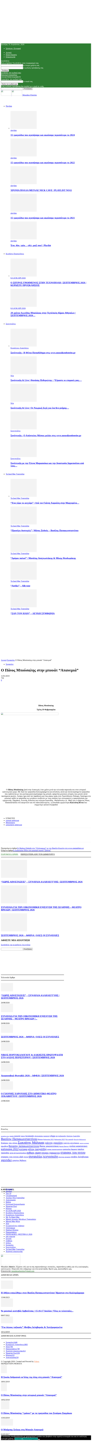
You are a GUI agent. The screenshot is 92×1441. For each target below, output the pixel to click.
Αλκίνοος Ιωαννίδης (73, 1136)
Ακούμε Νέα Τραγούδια (15, 1198)
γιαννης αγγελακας (71, 1143)
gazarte (17, 1136)
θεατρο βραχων (64, 1146)
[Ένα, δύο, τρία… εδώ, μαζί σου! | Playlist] (24, 239)
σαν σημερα (10, 1236)
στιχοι (26, 1157)
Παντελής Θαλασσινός (80, 1139)
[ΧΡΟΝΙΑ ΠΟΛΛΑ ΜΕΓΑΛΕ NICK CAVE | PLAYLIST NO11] (24, 183)
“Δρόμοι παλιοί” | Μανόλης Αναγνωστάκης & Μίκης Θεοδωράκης (43, 558)
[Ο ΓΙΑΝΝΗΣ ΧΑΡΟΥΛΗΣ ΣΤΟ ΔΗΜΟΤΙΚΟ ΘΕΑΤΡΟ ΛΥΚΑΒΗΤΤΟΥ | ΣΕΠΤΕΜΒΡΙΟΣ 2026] (7, 1089)
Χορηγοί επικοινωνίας (14, 1251)
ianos (23, 1136)
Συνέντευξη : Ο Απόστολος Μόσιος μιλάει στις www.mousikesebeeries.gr (46, 435)
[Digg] (49, 688)
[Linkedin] (40, 688)
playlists (14, 130)
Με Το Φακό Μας (12, 1217)
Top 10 (8, 1193)
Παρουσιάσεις (11, 1232)
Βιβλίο (8, 1202)
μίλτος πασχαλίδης (37, 1149)
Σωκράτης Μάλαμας (31, 1142)
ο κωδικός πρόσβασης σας (33, 68)
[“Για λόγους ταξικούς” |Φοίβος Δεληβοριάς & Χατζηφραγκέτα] (7, 1323)
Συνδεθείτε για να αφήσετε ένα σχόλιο (15, 945)
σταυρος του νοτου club (12, 1156)
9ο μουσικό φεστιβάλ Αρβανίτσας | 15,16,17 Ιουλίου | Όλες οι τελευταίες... (37, 1311)
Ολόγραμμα (10, 1228)
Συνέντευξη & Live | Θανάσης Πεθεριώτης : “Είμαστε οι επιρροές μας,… (46, 380)
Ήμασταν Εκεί (11, 1206)
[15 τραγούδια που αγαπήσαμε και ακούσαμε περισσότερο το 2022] (24, 156)
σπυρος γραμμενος (50, 1152)
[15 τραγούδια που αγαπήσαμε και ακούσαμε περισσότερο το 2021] (24, 211)
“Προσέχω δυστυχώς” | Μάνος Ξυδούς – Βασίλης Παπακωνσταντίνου (44, 530)
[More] (58, 688)
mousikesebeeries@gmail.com (22, 1271)
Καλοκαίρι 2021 (48, 1139)
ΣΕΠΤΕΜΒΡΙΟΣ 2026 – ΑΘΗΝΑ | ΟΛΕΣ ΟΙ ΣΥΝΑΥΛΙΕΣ (30, 935)
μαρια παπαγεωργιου (54, 1149)
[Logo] (6, 95)
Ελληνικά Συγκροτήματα (15, 1204)
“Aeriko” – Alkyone (20, 585)
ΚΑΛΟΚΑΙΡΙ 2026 (18, 278)
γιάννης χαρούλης (54, 1142)
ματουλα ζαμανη (70, 1149)
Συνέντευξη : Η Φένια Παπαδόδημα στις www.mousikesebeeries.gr (43, 352)
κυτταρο (23, 1149)
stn (57, 1136)
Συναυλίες (11, 660)
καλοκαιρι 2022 (10, 1149)
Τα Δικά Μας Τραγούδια (15, 474)
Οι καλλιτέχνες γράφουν (15, 1226)
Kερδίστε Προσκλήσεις (15, 254)
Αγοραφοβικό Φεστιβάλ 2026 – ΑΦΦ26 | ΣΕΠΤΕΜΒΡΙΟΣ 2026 (32, 1075)
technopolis (62, 1136)
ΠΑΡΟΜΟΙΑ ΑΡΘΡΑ (9, 854)
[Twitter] (14, 688)
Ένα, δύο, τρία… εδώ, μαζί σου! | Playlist (31, 245)
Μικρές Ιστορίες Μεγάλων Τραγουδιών (21, 1219)
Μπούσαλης (10, 823)
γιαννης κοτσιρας (84, 1143)
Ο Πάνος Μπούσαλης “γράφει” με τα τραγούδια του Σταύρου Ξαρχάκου (36, 1413)
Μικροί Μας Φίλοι (13, 1221)
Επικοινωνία (10, 57)
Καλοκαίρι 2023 (59, 1139)
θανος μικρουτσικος (49, 1146)
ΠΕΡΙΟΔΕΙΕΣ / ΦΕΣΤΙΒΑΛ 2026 (19, 1234)
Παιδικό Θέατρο (12, 1230)
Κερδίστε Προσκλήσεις (15, 1213)
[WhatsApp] (32, 688)
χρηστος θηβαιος (19, 1160)
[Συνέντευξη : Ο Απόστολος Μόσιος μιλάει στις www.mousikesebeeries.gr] (24, 429)
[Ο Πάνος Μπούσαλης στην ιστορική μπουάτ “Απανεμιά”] (4, 1390)
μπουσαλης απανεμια (14, 825)
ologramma (38, 1136)
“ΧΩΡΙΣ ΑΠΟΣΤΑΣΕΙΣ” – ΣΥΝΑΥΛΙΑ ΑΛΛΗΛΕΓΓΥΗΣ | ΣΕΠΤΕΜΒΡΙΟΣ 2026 (42, 882)
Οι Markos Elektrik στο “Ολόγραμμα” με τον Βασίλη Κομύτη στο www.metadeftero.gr (50, 848)
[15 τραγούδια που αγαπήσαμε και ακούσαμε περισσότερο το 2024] (24, 128)
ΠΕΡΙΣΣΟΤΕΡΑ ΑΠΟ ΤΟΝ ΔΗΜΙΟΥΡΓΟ (38, 854)
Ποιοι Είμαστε (11, 55)
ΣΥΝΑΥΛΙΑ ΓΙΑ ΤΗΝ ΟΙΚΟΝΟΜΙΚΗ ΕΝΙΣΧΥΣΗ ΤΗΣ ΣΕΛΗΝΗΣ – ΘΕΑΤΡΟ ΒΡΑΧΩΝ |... (29, 1017)
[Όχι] (39, 1439)
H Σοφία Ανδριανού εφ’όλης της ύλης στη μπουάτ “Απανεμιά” (31, 1377)
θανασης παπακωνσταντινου (24, 1145)
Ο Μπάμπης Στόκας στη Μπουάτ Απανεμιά (22, 1429)
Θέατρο (40, 1139)
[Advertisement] (46, 633)
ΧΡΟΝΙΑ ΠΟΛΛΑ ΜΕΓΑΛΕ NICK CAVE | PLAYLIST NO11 (41, 190)
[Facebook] (5, 688)
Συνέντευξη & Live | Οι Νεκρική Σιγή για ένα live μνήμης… (40, 408)
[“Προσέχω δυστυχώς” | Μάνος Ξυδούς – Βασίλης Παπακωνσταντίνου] (24, 524)
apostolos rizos (5, 1136)
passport (46, 1136)
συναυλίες (36, 1156)
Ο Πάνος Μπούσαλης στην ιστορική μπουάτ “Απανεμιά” (29, 1395)
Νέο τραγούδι (69, 1139)
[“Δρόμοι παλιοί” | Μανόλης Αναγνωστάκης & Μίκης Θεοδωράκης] (24, 551)
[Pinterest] (23, 688)
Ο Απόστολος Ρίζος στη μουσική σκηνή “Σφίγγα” (32, 850)
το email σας (28, 81)
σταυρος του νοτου (72, 1152)
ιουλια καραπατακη (78, 1146)
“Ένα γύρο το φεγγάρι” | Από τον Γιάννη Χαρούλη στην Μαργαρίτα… (45, 503)
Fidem (36, 1361)
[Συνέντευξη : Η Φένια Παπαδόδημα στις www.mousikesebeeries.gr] (24, 346)
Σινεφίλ (9, 1239)
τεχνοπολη (50, 1156)
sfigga (52, 1136)
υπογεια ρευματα (64, 1157)
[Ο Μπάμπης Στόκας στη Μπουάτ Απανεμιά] (7, 1425)
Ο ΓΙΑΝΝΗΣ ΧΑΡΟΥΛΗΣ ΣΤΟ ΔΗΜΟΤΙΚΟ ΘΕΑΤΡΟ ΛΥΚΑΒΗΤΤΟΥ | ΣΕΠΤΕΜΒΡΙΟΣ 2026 (28, 1094)
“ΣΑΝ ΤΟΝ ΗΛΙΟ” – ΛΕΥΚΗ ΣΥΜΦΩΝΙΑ (33, 613)
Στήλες (8, 1243)
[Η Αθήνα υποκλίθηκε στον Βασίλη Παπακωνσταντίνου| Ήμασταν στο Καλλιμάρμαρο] (7, 1288)
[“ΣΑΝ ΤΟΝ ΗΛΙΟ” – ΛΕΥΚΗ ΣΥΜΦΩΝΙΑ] (24, 607)
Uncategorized (11, 1196)
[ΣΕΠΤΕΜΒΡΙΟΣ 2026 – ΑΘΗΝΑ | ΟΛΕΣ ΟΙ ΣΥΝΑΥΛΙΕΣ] (14, 931)
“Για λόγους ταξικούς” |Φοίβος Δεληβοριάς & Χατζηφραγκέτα (31, 1327)
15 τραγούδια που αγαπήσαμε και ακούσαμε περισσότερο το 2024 (43, 135)
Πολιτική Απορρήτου (9, 75)
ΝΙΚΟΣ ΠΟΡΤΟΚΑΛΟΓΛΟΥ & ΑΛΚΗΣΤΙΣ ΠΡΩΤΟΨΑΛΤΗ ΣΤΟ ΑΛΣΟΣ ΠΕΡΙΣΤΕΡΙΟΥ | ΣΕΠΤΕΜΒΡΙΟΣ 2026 (32, 1056)
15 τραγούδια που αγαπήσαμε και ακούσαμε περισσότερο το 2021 (43, 218)
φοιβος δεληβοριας (80, 1156)
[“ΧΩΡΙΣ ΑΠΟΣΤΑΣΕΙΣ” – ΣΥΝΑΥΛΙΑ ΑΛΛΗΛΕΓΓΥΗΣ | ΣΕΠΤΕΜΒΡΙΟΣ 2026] (14, 877)
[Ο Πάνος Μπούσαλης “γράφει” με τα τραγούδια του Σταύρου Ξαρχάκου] (5, 1409)
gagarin (12, 1136)
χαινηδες (6, 1160)
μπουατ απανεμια (12, 820)
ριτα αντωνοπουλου (18, 1153)
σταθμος (9, 1241)
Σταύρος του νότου (9, 1143)
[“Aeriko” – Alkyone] (24, 579)
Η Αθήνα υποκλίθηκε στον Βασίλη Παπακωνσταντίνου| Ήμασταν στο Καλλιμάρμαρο (42, 1292)
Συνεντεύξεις (11, 324)
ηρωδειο (4, 1146)
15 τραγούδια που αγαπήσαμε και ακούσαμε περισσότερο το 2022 (43, 162)
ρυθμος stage (34, 1152)
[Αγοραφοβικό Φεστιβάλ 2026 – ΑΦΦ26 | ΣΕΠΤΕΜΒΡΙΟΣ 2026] (7, 1071)
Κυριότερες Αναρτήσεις (20, 348)
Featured (9, 1189)
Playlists (9, 106)
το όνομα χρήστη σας (31, 65)
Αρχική (8, 53)
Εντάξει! (18, 1439)
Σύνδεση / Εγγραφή (13, 48)
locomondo (29, 1136)
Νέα (12, 376)
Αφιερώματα (11, 1200)
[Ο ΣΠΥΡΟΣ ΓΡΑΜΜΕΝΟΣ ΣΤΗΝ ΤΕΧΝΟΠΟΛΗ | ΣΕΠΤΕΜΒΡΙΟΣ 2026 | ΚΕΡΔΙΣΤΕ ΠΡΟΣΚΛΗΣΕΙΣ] (24, 276)
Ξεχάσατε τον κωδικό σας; (11, 73)
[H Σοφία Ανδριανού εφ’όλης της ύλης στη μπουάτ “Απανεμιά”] (4, 1372)
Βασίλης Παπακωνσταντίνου (19, 1139)
